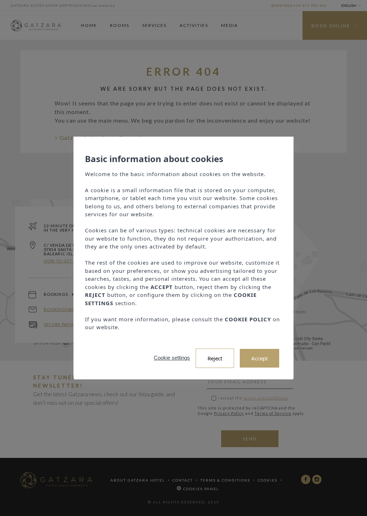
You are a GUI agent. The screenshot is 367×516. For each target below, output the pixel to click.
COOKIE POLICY (248, 319)
